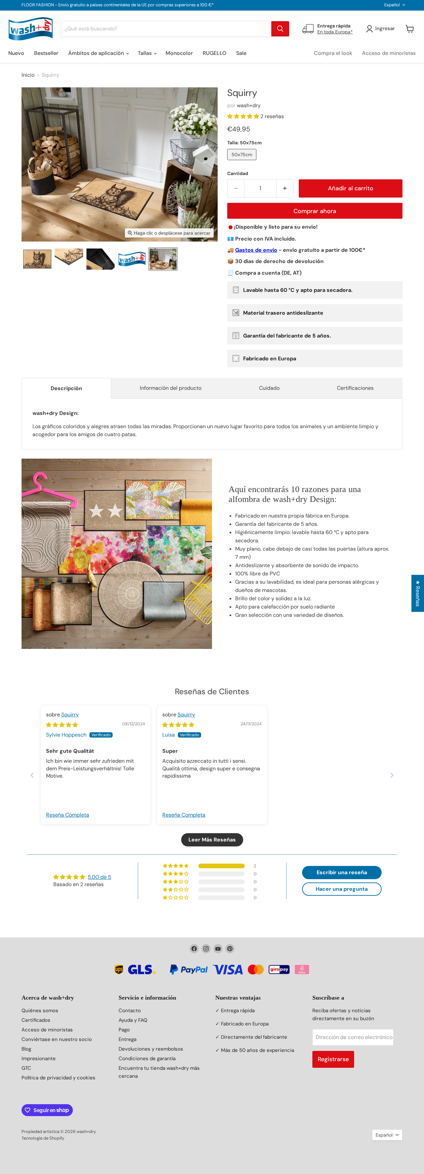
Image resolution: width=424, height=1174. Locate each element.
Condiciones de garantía (147, 1058)
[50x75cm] (242, 161)
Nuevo (16, 53)
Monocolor (179, 53)
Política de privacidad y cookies (58, 1077)
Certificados (36, 1020)
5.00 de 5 (99, 877)
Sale (241, 53)
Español (392, 5)
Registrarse (333, 1059)
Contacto (130, 1010)
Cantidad (237, 173)
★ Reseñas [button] (417, 593)
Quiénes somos (40, 1010)
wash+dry (249, 105)
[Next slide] (392, 775)
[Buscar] (280, 28)
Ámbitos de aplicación (96, 53)
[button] (37, 259)
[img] (62, 724)
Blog (26, 1049)
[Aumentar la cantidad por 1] (285, 188)
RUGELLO (214, 53)
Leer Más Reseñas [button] (212, 839)
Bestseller (46, 53)
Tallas (145, 53)
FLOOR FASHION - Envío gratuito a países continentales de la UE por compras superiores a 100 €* (118, 5)
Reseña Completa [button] (67, 814)
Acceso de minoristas (389, 53)
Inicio (28, 75)
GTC (26, 1068)
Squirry (70, 714)
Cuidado (269, 387)
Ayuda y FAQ (133, 1020)
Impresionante (39, 1058)
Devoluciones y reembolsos (151, 1049)
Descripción (66, 388)
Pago (124, 1029)
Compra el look (333, 53)
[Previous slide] (32, 775)
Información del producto (170, 387)
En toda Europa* (335, 32)
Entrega (127, 1039)
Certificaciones (355, 387)
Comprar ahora (314, 211)
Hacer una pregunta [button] (342, 888)
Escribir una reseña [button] (342, 872)
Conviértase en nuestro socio (57, 1039)
